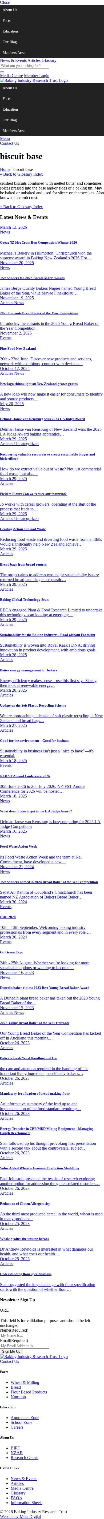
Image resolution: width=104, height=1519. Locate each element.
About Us (10, 10)
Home (5, 169)
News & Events (13, 60)
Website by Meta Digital (20, 1516)
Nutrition (18, 1397)
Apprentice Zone (25, 1417)
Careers (17, 1427)
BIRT (15, 1448)
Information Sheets (26, 1502)
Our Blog (10, 42)
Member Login (36, 75)
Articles (34, 60)
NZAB (17, 1452)
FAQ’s (16, 1498)
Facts (6, 21)
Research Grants (24, 1457)
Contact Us (9, 143)
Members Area (14, 53)
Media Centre (11, 75)
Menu (5, 138)
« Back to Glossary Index (21, 174)
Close (5, 2)
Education (10, 31)
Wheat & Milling (25, 1382)
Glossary (49, 60)
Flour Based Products (29, 1392)
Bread (16, 1387)
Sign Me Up (11, 1351)
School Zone (21, 1422)
